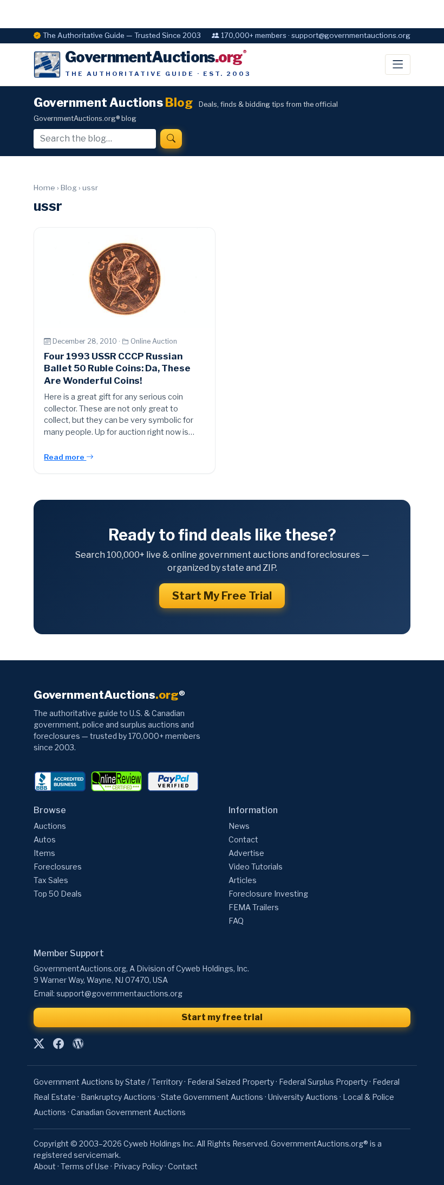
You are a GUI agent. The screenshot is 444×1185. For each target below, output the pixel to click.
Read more (65, 457)
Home (44, 187)
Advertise (246, 853)
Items (44, 853)
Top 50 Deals (58, 893)
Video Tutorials (255, 866)
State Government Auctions (212, 1097)
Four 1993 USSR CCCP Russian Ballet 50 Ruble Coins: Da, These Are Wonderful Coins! (117, 369)
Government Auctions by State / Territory (108, 1081)
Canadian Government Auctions (128, 1112)
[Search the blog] (171, 139)
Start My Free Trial (222, 595)
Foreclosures (58, 866)
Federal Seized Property (230, 1081)
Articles (242, 880)
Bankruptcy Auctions (118, 1097)
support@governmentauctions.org (119, 993)
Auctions (50, 825)
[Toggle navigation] (397, 64)
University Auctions (303, 1097)
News (239, 825)
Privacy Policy (138, 1166)
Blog (69, 187)
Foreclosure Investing (268, 893)
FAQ (236, 920)
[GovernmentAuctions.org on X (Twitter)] (39, 1044)
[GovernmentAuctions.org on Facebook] (58, 1044)
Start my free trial (222, 1017)
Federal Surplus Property (323, 1081)
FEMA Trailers (253, 907)
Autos (45, 839)
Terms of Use (85, 1166)
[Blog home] (78, 1044)
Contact (243, 839)
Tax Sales (51, 880)
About (45, 1166)
